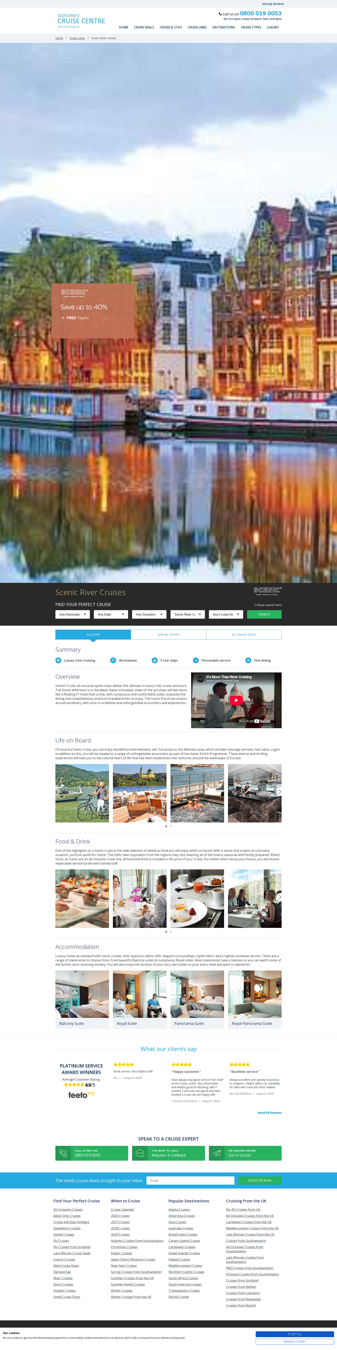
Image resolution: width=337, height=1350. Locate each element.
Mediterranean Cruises (185, 1266)
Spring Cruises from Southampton (136, 1272)
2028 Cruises (120, 1228)
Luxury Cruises (64, 1259)
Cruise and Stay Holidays (71, 1222)
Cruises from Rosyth (241, 1305)
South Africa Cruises (183, 1278)
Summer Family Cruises (128, 1284)
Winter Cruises (122, 1290)
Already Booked (273, 4)
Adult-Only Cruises (67, 1216)
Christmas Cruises (124, 1247)
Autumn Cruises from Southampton (137, 1241)
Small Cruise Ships (66, 1297)
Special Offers (168, 634)
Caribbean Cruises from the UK (249, 1222)
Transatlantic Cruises (184, 1290)
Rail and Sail (62, 1272)
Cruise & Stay (171, 27)
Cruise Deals (144, 27)
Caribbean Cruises (181, 1247)
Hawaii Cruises (179, 1259)
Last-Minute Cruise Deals (71, 1253)
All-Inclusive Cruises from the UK (250, 1216)
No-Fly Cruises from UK (243, 1209)
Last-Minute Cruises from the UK (250, 1234)
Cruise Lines (197, 27)
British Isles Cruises (182, 1234)
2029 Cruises (120, 1234)
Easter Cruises (121, 1253)
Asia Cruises (177, 1222)
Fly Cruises (61, 1241)
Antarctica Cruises (181, 1216)
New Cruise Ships (66, 1266)
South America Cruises (184, 1284)
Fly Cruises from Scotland (71, 1247)
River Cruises (63, 1278)
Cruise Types (251, 27)
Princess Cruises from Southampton (252, 1274)
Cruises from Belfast (241, 1287)
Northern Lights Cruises (186, 1272)
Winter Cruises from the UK (131, 1297)
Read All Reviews (270, 1112)
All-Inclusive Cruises (67, 1209)
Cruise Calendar (122, 1209)
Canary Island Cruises (184, 1241)
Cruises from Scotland (242, 1280)
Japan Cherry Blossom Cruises (133, 1259)
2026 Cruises (120, 1216)
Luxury (273, 27)
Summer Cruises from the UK (132, 1278)
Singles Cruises (64, 1290)
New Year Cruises (124, 1266)
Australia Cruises (180, 1228)
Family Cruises (63, 1234)
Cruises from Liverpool (243, 1293)
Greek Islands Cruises (184, 1253)
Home (123, 27)
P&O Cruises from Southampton (249, 1268)
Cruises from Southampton (246, 1241)
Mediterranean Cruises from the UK (252, 1228)
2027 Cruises (120, 1222)
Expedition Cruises (67, 1228)
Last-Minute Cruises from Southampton (245, 1259)
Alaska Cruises (179, 1209)
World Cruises (178, 1297)
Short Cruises (63, 1284)
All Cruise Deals (244, 634)
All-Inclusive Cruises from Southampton (244, 1249)
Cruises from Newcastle (243, 1299)
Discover (93, 634)
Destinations (224, 27)
